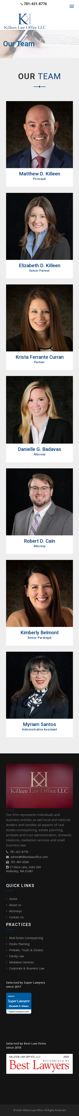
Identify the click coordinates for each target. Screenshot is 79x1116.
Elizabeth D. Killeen (39, 265)
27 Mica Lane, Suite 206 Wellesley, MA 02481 (23, 869)
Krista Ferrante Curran (40, 357)
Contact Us (16, 917)
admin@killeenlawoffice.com (29, 857)
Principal (39, 178)
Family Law (16, 956)
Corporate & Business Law (26, 968)
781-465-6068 (20, 862)
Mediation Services (21, 962)
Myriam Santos (39, 724)
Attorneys (15, 911)
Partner (39, 362)
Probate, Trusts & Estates (26, 950)
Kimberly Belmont (39, 632)
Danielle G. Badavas (39, 449)
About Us (15, 905)
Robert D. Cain (39, 541)
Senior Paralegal (40, 637)
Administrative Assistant (39, 729)
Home (13, 899)
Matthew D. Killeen (39, 174)
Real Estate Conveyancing (26, 938)
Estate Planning (19, 944)
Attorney (40, 454)
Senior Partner (39, 270)
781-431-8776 (19, 852)
